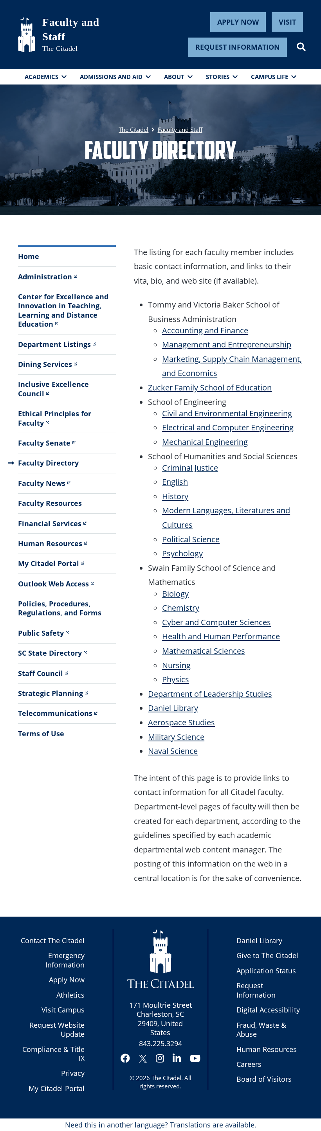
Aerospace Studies (181, 722)
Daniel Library (173, 707)
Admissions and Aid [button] (111, 77)
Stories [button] (217, 77)
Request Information (237, 47)
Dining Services (45, 364)
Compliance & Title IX (53, 1054)
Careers (248, 1064)
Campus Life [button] (269, 77)
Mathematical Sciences (203, 650)
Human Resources (50, 543)
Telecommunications (55, 713)
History (175, 496)
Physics (175, 679)
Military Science (176, 736)
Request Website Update (57, 1029)
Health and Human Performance (221, 636)
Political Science (191, 539)
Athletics (70, 995)
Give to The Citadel (267, 955)
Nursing (176, 665)
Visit (287, 22)
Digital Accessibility (268, 1009)
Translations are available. (213, 1124)
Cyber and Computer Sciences (216, 622)
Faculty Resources (50, 503)
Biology (175, 593)
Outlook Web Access (53, 583)
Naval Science (173, 750)
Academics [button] (41, 77)
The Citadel (166, 1078)
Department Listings (54, 344)
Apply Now (238, 22)
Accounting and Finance (205, 330)
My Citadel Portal (48, 563)
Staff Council (40, 673)
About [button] (174, 77)
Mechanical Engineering (205, 441)
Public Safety (41, 633)
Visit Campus (63, 1009)
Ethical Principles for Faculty (54, 418)
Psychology (182, 553)
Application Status (266, 970)
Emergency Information (65, 960)
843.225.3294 (160, 1043)
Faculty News (41, 483)
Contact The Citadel (53, 940)
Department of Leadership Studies (210, 693)
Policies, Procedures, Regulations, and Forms (59, 608)
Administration (45, 276)
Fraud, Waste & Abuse (261, 1029)
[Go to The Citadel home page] (26, 34)
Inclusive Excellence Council (53, 388)
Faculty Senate (44, 443)
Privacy (73, 1073)
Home (28, 256)
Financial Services (49, 523)
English (175, 481)
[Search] (301, 46)
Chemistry (180, 607)
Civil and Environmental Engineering (227, 413)
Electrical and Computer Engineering (228, 427)
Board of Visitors (264, 1079)
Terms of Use (41, 733)
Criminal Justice (190, 467)
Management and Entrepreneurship (226, 344)
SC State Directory (50, 653)
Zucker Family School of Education (210, 387)
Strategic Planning (50, 693)
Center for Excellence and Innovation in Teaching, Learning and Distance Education (63, 310)
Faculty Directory (48, 463)
